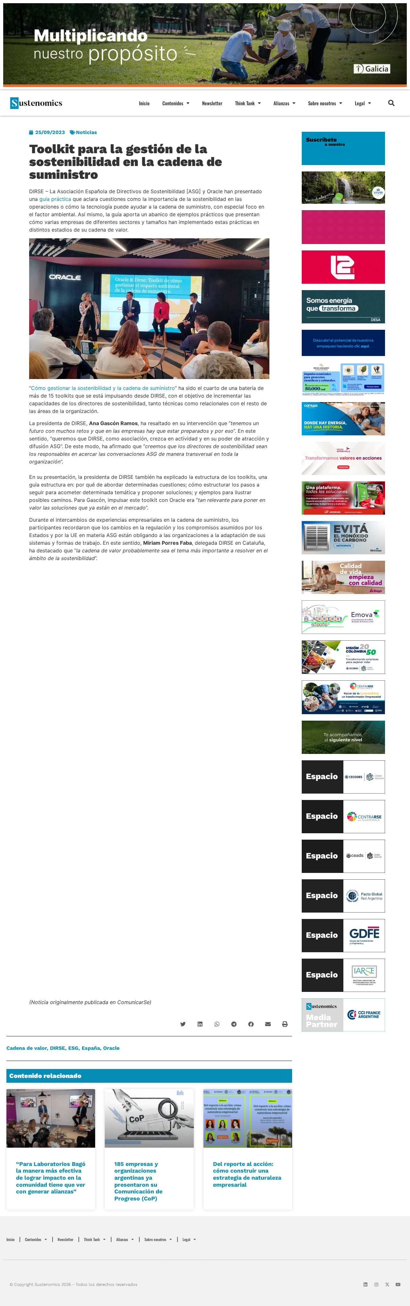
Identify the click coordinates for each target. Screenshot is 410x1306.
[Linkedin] (365, 1284)
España (91, 1048)
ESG (73, 1048)
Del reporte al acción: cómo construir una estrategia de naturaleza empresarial (247, 1174)
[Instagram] (376, 1284)
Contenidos (172, 103)
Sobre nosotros (322, 103)
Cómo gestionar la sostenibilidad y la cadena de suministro (103, 388)
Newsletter (212, 103)
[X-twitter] (387, 1284)
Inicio (144, 103)
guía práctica (55, 199)
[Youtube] (398, 1284)
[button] (391, 103)
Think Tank (245, 103)
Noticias (86, 132)
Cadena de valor (26, 1048)
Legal (360, 103)
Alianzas (281, 103)
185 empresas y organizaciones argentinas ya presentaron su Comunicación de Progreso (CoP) (138, 1181)
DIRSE (57, 1048)
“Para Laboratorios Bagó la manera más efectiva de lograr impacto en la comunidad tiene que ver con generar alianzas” (51, 1177)
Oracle (111, 1048)
